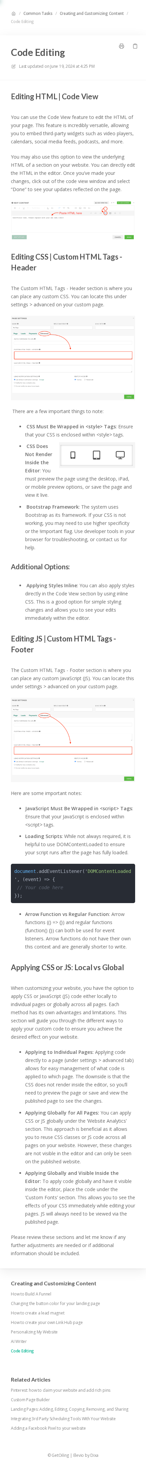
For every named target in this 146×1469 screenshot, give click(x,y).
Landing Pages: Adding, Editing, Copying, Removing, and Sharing (69, 1409)
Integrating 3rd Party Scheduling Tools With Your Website (63, 1419)
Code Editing (22, 21)
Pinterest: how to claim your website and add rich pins (60, 1390)
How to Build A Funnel (31, 1294)
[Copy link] (135, 46)
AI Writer (19, 1341)
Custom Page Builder (30, 1400)
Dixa (94, 1455)
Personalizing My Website (34, 1332)
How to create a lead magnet (38, 1313)
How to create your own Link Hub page (47, 1322)
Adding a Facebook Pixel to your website (48, 1428)
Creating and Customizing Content (92, 13)
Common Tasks (38, 13)
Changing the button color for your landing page (55, 1303)
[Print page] (121, 46)
